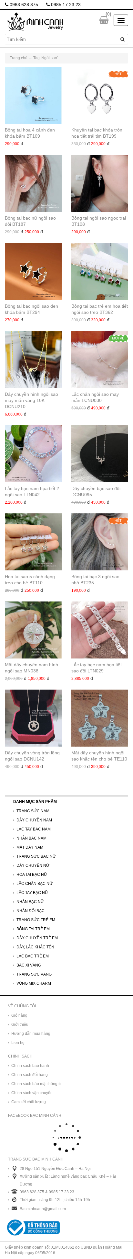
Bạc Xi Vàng (28, 965)
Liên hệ (18, 1042)
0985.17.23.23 (65, 4)
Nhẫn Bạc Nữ (30, 901)
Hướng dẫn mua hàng (30, 1033)
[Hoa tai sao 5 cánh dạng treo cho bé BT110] (33, 541)
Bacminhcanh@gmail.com (43, 1209)
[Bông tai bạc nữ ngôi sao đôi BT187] (33, 183)
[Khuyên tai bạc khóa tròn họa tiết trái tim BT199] (99, 95)
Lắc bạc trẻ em (32, 956)
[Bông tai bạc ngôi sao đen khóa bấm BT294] (33, 271)
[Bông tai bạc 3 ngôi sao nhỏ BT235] (99, 541)
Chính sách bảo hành (30, 1065)
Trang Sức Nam (32, 811)
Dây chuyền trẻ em (37, 938)
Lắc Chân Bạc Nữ (34, 883)
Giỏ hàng (19, 1015)
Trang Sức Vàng (34, 974)
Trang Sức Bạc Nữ (36, 856)
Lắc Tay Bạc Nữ (32, 892)
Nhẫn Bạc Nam (31, 838)
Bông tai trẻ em (33, 929)
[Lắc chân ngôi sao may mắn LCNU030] (99, 359)
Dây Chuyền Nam (34, 820)
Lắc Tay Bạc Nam (33, 829)
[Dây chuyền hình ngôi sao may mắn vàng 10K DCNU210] (33, 359)
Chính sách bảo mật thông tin (37, 1084)
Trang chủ (18, 58)
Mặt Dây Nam (29, 847)
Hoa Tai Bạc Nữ (31, 874)
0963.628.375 (23, 4)
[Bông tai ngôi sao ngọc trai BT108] (99, 183)
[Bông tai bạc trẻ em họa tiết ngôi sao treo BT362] (99, 271)
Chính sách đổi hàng (29, 1074)
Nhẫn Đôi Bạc (30, 911)
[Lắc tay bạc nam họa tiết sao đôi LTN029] (99, 629)
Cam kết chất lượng (28, 1102)
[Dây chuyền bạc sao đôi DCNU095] (99, 453)
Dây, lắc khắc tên (35, 947)
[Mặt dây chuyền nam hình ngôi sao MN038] (33, 629)
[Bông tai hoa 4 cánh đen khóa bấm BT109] (33, 95)
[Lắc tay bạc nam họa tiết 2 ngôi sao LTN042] (33, 453)
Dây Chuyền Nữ (32, 865)
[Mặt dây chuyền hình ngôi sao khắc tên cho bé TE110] (99, 718)
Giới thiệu (19, 1024)
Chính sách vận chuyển (32, 1093)
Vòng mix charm (33, 983)
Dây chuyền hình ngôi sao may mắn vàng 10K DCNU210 (31, 400)
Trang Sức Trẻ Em (35, 920)
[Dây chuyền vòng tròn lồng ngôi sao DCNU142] (33, 718)
